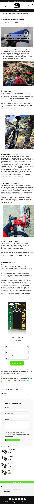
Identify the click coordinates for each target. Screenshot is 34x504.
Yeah (9, 470)
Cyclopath (10, 456)
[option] (17, 10)
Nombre (7, 407)
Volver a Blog (17, 482)
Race (28, 380)
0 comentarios (17, 22)
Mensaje (7, 419)
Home (2, 13)
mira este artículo (13, 284)
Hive (7, 382)
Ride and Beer (11, 449)
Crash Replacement (17, 10)
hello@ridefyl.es (7, 491)
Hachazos (10, 463)
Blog (6, 13)
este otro (3, 380)
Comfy (3, 382)
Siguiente (29, 395)
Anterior (4, 393)
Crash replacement (10, 108)
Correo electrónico (9, 413)
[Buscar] (4, 5)
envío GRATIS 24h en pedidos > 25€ (17, 1)
